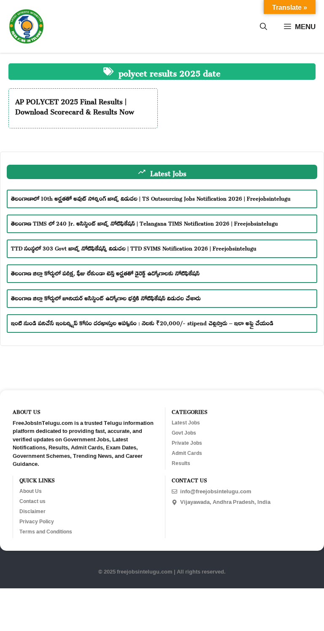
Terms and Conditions (45, 532)
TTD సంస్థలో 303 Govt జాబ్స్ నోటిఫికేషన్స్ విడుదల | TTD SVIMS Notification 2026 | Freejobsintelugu (133, 247)
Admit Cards (187, 453)
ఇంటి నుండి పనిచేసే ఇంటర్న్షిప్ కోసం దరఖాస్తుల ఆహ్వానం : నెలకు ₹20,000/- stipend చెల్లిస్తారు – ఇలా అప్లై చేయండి (142, 322)
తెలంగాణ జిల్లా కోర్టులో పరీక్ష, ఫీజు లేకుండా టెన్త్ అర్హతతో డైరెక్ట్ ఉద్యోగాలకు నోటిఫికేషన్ (105, 272)
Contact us (32, 501)
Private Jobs (187, 443)
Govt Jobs (184, 433)
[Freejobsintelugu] (26, 26)
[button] (263, 26)
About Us (30, 491)
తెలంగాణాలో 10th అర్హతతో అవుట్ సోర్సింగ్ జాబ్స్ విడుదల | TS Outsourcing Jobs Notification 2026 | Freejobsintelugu (151, 197)
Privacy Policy (36, 521)
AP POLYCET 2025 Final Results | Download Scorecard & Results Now (74, 105)
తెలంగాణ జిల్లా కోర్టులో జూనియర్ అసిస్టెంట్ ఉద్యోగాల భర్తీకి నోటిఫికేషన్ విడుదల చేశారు (106, 297)
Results (181, 463)
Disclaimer (32, 511)
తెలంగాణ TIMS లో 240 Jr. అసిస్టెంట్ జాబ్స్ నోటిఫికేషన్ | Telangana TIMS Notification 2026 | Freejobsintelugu (144, 222)
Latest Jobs (186, 423)
